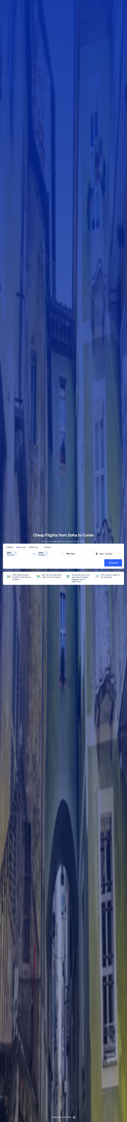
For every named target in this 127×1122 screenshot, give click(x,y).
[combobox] (18, 554)
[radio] (9, 547)
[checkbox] (47, 547)
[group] (19, 553)
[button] (106, 4)
